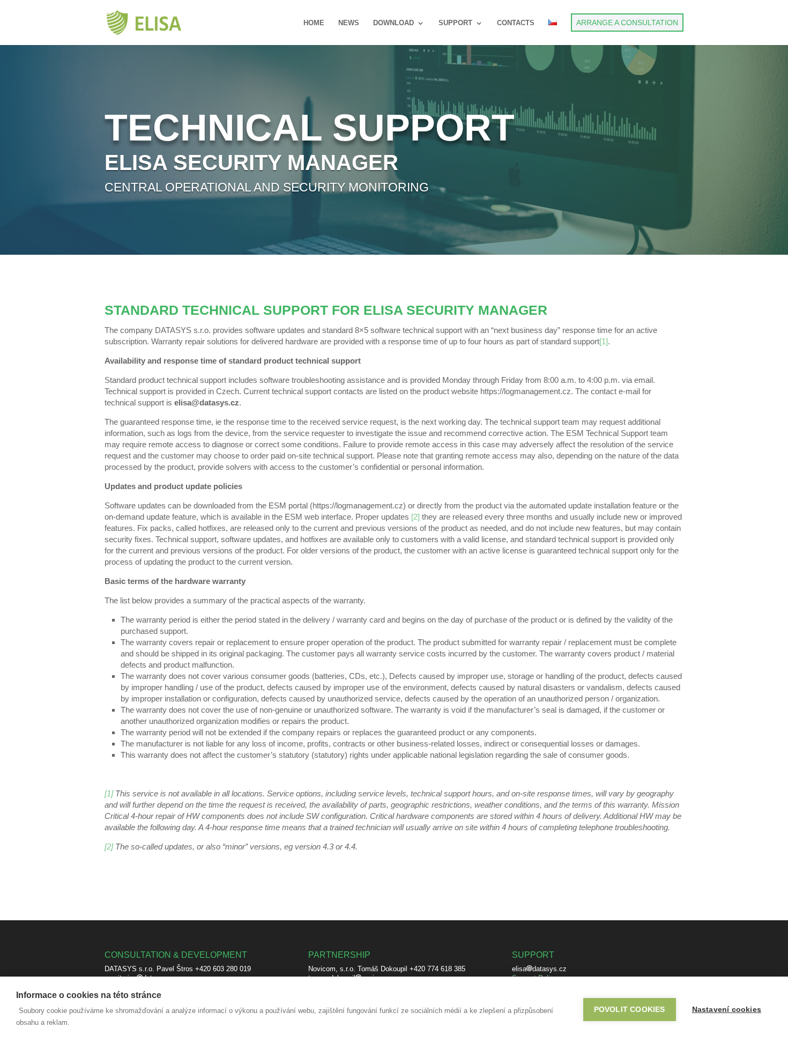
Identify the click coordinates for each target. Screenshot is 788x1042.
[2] (109, 846)
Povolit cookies (629, 1010)
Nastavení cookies (726, 1010)
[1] (109, 793)
